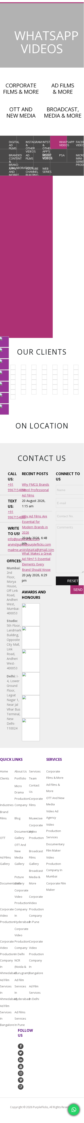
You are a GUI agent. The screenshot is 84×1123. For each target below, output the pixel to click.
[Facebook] (4, 364)
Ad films (29, 156)
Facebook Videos (80, 143)
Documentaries (7, 883)
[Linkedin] (4, 386)
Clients (4, 778)
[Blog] (4, 409)
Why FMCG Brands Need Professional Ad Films (35, 489)
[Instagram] (4, 375)
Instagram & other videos (30, 144)
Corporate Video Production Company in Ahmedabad (7, 957)
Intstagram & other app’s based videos (46, 144)
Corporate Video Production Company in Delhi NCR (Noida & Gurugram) (21, 951)
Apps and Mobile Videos (13, 171)
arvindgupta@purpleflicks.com (14, 544)
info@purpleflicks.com (14, 539)
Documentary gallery (21, 834)
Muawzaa (35, 818)
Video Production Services (53, 830)
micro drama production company (21, 795)
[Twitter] (4, 398)
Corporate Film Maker (56, 886)
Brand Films (4, 815)
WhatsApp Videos (63, 143)
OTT (2, 838)
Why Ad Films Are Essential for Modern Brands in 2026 (35, 524)
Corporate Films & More (54, 774)
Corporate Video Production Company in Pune (36, 909)
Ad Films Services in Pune (20, 1018)
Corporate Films (31, 802)
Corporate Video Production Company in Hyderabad (21, 906)
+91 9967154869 (76, 2)
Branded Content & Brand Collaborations (13, 157)
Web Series (46, 170)
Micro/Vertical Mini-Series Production (80, 157)
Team (33, 778)
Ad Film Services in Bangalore (7, 1015)
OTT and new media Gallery (20, 854)
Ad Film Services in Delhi (35, 992)
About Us (21, 771)
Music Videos (46, 156)
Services (35, 771)
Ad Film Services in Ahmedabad (7, 989)
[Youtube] (4, 341)
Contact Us (34, 788)
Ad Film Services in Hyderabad (21, 989)
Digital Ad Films (13, 144)
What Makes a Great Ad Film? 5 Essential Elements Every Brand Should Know (37, 561)
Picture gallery (19, 880)
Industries (7, 805)
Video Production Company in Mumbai (54, 866)
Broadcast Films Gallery (36, 857)
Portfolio (20, 778)
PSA (62, 155)
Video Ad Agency (52, 814)
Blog (17, 818)
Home (4, 771)
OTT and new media (55, 801)
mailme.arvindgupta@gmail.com (14, 550)
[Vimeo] (4, 353)
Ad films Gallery (5, 860)
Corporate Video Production (36, 831)
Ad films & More (53, 788)
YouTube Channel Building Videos (30, 171)
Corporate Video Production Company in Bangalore (36, 957)
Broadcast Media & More (36, 877)
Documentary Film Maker (55, 847)
